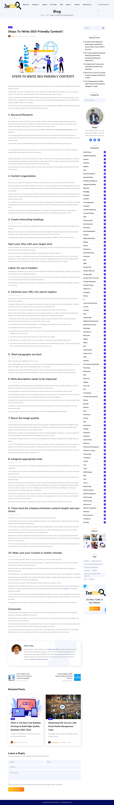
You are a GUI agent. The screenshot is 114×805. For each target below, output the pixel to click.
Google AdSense (88, 271)
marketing (87, 570)
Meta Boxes (87, 332)
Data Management (89, 231)
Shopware (86, 432)
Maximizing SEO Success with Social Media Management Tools (62, 726)
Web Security (87, 501)
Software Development (91, 447)
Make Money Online (89, 325)
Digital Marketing (89, 238)
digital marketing (53, 649)
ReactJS (85, 404)
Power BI (86, 386)
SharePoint (87, 425)
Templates (86, 458)
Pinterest (86, 379)
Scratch (85, 418)
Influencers (87, 289)
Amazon (86, 159)
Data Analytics (88, 224)
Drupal (85, 246)
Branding (86, 195)
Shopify (85, 429)
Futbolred (66, 589)
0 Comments (32, 36)
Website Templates (89, 508)
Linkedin (86, 310)
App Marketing (88, 177)
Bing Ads (86, 188)
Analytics (86, 163)
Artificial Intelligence (90, 181)
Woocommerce (88, 515)
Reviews (86, 407)
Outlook (86, 361)
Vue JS (85, 483)
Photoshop (87, 371)
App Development (89, 174)
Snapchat (86, 436)
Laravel (85, 307)
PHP (84, 375)
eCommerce (87, 249)
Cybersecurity (87, 220)
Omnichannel (87, 350)
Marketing (86, 328)
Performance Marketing (91, 364)
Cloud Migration (88, 202)
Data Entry (86, 228)
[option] (25, 720)
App (84, 170)
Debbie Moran (55, 742)
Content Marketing (89, 210)
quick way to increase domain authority (92, 575)
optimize (94, 570)
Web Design (87, 486)
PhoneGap (86, 368)
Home (42, 15)
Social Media (87, 440)
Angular (86, 166)
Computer (86, 206)
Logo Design (87, 317)
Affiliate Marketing (89, 156)
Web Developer (88, 490)
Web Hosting (87, 497)
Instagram (86, 292)
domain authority (96, 561)
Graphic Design (88, 285)
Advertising (87, 152)
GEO (84, 260)
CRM (84, 217)
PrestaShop (87, 393)
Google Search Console (91, 278)
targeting (91, 579)
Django (85, 242)
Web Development (89, 494)
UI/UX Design (87, 472)
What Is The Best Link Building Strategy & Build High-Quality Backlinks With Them (26, 726)
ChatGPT (86, 199)
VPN (84, 476)
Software (86, 443)
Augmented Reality (89, 184)
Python (85, 400)
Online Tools (87, 353)
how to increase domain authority (93, 564)
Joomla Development (90, 303)
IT (84, 299)
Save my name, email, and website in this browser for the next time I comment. (35, 785)
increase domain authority (91, 567)
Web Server (87, 504)
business (86, 561)
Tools (85, 468)
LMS (84, 314)
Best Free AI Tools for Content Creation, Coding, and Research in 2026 (95, 75)
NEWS (85, 343)
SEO (47, 15)
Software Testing (89, 450)
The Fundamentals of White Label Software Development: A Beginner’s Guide (95, 83)
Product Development (90, 397)
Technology (87, 454)
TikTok (85, 461)
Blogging (86, 192)
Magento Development (90, 321)
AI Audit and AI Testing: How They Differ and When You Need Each (94, 66)
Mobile (85, 339)
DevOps (86, 235)
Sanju (13, 36)
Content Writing (88, 213)
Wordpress (87, 519)
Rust (84, 411)
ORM (84, 357)
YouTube (86, 522)
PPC (84, 389)
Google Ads (87, 267)
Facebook (86, 256)
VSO (84, 479)
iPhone (85, 296)
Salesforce (87, 415)
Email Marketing (88, 253)
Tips (84, 465)
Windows (86, 512)
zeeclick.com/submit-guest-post (38, 659)
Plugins (85, 382)
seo (85, 579)
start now (95, 608)
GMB (84, 264)
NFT (84, 346)
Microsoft (86, 335)
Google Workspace (89, 281)
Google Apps (87, 274)
